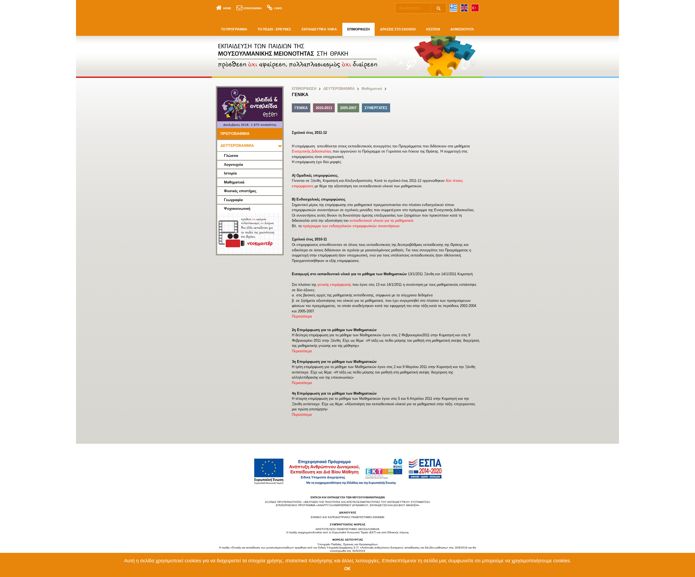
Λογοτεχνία (233, 165)
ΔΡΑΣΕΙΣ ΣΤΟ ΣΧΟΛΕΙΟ (398, 29)
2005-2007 (348, 108)
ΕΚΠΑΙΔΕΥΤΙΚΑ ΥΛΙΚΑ (319, 29)
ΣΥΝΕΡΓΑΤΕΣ (376, 108)
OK (347, 568)
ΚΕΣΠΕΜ (433, 29)
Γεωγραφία (233, 200)
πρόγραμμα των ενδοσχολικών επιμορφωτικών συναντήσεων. (352, 226)
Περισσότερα (302, 316)
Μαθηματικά (234, 182)
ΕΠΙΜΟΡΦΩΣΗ (358, 29)
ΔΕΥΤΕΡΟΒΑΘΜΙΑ (237, 145)
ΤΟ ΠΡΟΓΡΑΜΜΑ (234, 29)
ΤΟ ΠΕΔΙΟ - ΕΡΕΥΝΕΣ (274, 29)
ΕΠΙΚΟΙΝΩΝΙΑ (253, 8)
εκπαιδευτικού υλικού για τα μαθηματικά (381, 220)
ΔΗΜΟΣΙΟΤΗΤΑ (462, 29)
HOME (227, 8)
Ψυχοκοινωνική (237, 209)
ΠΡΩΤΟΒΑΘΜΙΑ (234, 133)
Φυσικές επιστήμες (240, 191)
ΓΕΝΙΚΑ (301, 108)
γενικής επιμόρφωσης (334, 285)
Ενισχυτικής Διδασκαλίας (311, 151)
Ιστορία (230, 173)
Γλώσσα (231, 156)
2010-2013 (324, 108)
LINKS (278, 8)
